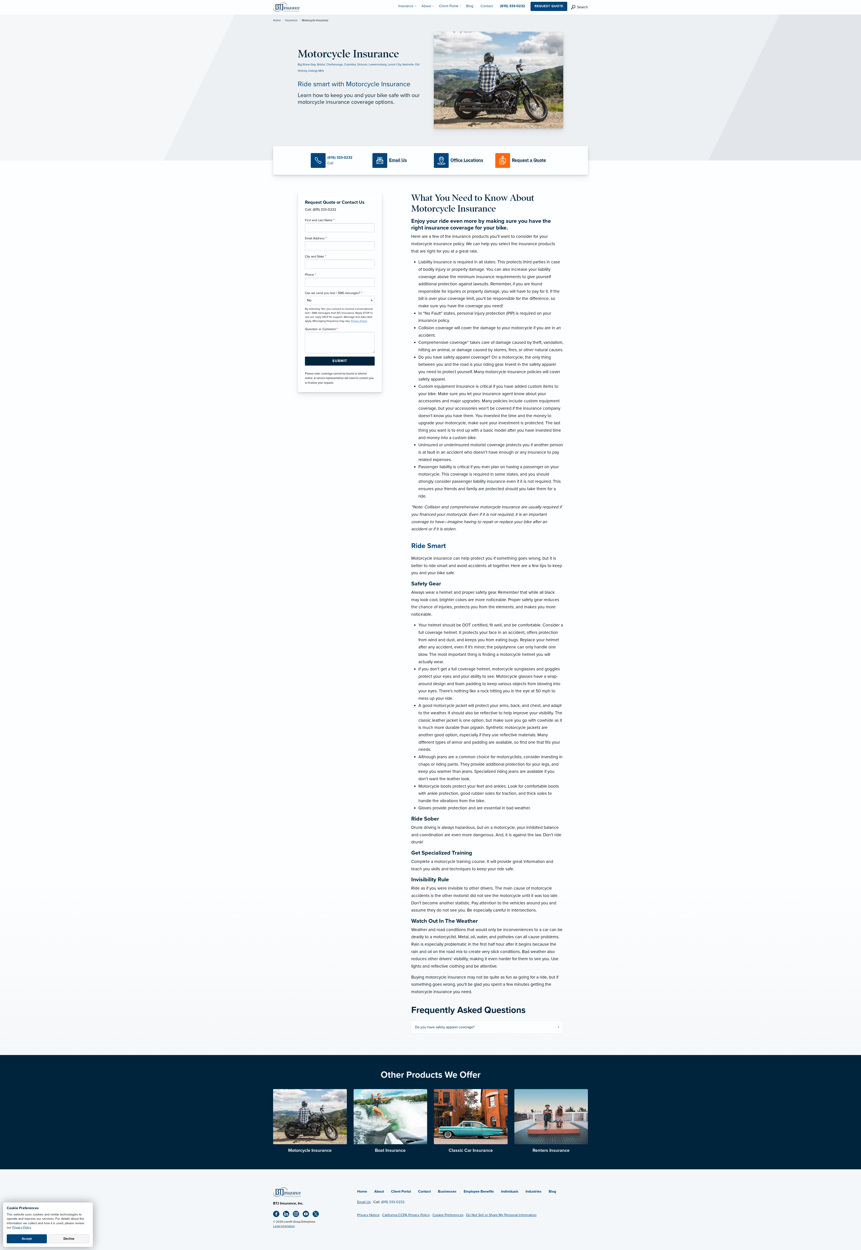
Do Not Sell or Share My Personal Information (501, 1215)
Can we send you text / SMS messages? (333, 293)
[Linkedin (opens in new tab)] (288, 1215)
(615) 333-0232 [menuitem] (512, 6)
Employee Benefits (479, 1191)
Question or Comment (321, 329)
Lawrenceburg (377, 64)
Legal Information (284, 1226)
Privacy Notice (368, 1215)
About (379, 1191)
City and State (315, 256)
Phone (310, 275)
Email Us (364, 1202)
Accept (27, 1239)
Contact (424, 1191)
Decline (68, 1239)
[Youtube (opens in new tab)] (308, 1215)
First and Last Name (320, 220)
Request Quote (549, 6)
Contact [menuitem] (487, 6)
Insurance (291, 20)
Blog (552, 1191)
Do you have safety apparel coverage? (444, 1027)
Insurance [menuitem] (405, 6)
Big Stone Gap (307, 64)
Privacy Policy (21, 1227)
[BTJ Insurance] (286, 7)
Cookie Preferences (448, 1215)
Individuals (509, 1191)
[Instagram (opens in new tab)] (298, 1215)
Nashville (408, 64)
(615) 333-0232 (392, 1202)
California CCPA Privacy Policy (406, 1215)
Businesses (447, 1191)
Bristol (321, 64)
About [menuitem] (426, 6)
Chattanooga (334, 64)
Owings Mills (316, 71)
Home (277, 20)
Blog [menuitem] (469, 6)
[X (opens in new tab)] (317, 1215)
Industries (533, 1191)
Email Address (316, 238)
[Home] (287, 1192)
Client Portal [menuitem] (448, 6)
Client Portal (401, 1191)
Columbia (350, 64)
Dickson (362, 64)
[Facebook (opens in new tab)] (278, 1215)
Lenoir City (394, 64)
